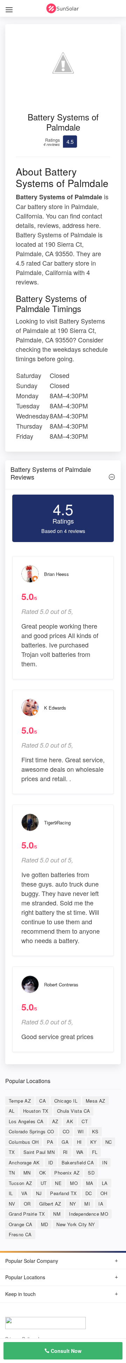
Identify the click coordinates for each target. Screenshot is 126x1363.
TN (12, 1172)
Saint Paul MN (39, 1152)
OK (42, 1172)
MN (27, 1172)
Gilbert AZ (50, 1203)
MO (74, 1183)
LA (105, 1183)
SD (91, 1172)
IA (100, 1203)
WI (81, 1131)
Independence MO (88, 1213)
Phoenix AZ (66, 1172)
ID (50, 1162)
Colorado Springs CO (31, 1131)
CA (42, 1100)
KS (95, 1131)
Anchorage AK (24, 1162)
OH (103, 1193)
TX (12, 1152)
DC (88, 1193)
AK (69, 1121)
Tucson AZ (20, 1183)
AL (12, 1111)
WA (80, 1152)
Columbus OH (23, 1142)
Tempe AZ (20, 1100)
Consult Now (65, 1350)
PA (50, 1142)
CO (66, 1131)
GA (65, 1142)
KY (93, 1142)
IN (104, 1162)
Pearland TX (63, 1193)
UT (44, 1183)
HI (79, 1142)
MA (89, 1183)
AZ (55, 1121)
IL (11, 1193)
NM (57, 1213)
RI (65, 1152)
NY (73, 1203)
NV (12, 1203)
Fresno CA (20, 1234)
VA (24, 1193)
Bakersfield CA (78, 1162)
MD (44, 1224)
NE (58, 1183)
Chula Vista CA (73, 1111)
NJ (39, 1193)
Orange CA (21, 1224)
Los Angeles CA (26, 1121)
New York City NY (75, 1224)
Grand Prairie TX (27, 1213)
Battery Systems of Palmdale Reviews (50, 473)
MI (87, 1203)
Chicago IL (65, 1100)
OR (27, 1203)
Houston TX (36, 1111)
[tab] (63, 474)
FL (95, 1152)
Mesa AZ (95, 1100)
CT (85, 1121)
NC (108, 1142)
